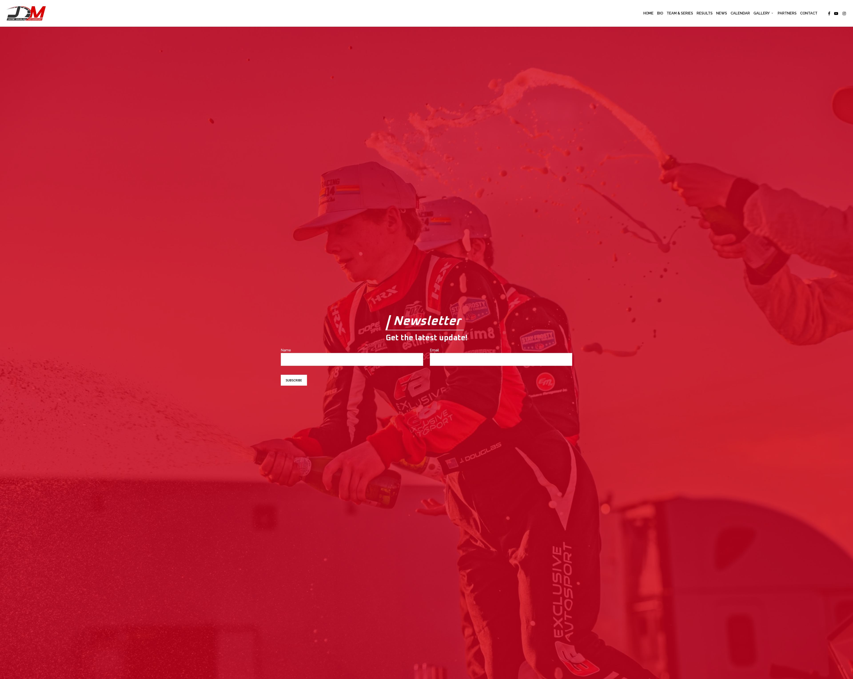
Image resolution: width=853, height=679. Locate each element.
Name (286, 350)
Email (434, 350)
